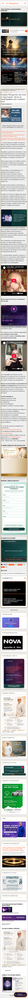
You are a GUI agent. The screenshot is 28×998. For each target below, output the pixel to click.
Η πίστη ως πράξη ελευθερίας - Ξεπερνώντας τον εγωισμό (11, 67)
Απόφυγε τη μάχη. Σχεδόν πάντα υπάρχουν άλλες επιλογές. (11, 590)
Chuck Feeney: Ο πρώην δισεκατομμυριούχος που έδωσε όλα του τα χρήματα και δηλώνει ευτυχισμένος (13, 601)
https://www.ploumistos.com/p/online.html (11, 429)
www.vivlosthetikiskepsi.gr (14, 437)
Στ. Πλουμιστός (12, 3)
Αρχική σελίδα (8, 970)
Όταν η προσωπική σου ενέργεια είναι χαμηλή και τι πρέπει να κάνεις (13, 52)
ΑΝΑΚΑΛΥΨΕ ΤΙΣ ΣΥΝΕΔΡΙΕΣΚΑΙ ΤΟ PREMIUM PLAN (14, 686)
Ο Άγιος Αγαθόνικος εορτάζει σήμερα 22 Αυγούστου (17, 31)
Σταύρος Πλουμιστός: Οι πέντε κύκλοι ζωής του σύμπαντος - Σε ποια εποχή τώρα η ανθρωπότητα (13, 139)
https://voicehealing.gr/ (6, 433)
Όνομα (4, 494)
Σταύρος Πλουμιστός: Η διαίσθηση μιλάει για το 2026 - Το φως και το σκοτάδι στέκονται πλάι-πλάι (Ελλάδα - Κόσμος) (13, 849)
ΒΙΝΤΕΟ (11, 92)
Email (4, 505)
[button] (14, 671)
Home (2, 92)
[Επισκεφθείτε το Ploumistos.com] (5, 19)
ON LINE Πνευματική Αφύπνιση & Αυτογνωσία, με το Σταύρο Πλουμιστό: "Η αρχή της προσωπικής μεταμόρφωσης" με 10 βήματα (20, 75)
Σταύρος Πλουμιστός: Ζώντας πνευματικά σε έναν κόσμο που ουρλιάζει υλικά (13, 135)
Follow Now (11, 626)
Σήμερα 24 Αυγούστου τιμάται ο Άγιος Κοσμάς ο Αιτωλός (7, 79)
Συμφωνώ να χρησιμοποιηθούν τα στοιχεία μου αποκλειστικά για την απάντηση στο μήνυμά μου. (14, 525)
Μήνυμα (4, 516)
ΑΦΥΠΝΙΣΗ (6, 92)
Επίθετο (4, 500)
